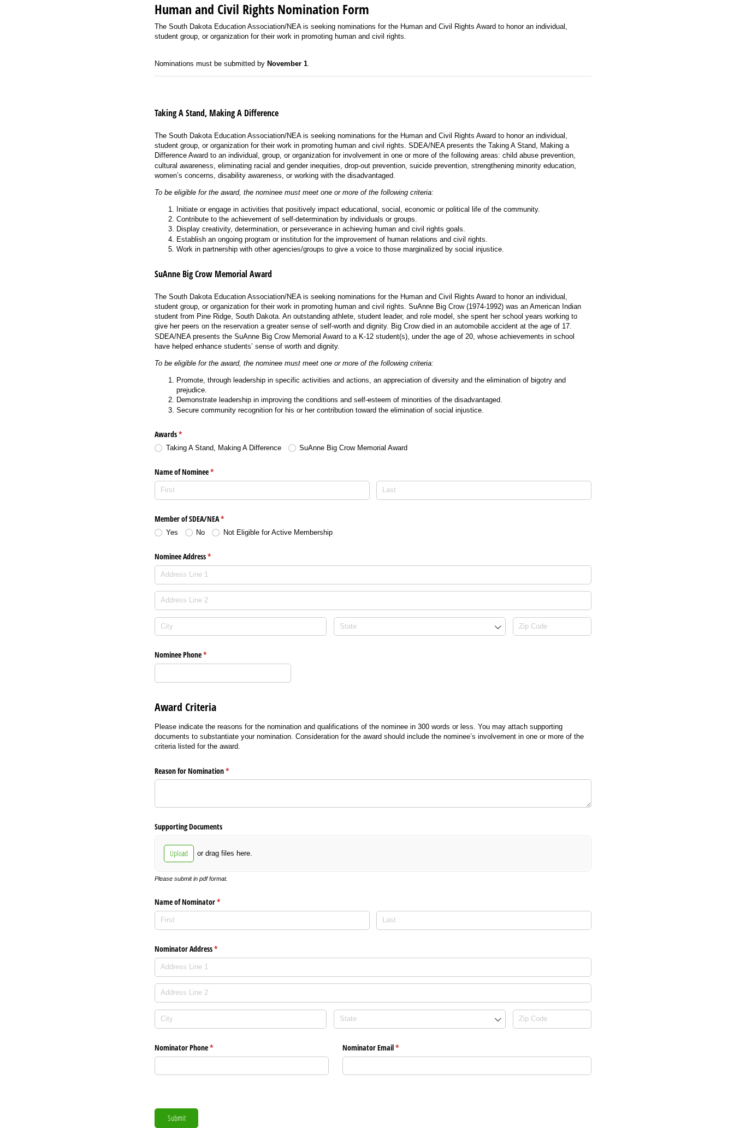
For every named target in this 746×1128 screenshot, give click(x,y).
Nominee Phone (193, 654)
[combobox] (420, 626)
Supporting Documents (188, 826)
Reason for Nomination (204, 771)
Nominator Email (383, 1047)
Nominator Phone (197, 1047)
